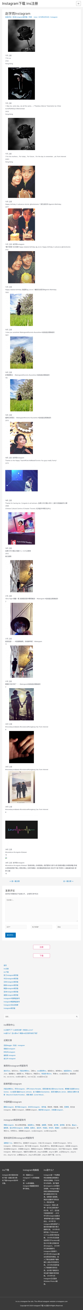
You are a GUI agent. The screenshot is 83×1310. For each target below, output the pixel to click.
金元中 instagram (10, 1058)
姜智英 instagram (10, 1055)
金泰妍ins (31, 1125)
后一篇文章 (68, 881)
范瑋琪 (66, 1107)
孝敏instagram (9, 1125)
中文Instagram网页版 (11, 978)
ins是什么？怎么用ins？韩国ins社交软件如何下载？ (21, 1033)
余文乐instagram (34, 1107)
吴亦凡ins (7, 1071)
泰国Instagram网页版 (11, 995)
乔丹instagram (20, 1089)
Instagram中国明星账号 (12, 998)
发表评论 (8, 17)
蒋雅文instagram (9, 1049)
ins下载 (6, 972)
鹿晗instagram (9, 1107)
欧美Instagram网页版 (11, 985)
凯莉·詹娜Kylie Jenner (58, 1092)
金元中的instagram (16, 1128)
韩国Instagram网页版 (11, 988)
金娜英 (44, 1125)
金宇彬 (56, 1125)
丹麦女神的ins (24, 1071)
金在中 (39, 1128)
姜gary (74, 1125)
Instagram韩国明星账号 (12, 1002)
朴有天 (51, 1128)
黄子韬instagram (21, 1107)
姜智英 (6, 1128)
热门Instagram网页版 (11, 975)
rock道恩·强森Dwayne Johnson (21, 1092)
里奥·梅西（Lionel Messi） (35, 1095)
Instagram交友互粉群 (11, 1005)
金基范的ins (68, 1071)
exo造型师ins (41, 1071)
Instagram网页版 (9, 1008)
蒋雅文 (57, 1128)
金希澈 (26, 1128)
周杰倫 (44, 1107)
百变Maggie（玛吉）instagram (14, 1045)
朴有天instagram (9, 1052)
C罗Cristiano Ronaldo (33, 1089)
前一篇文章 (15, 881)
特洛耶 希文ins (46, 1074)
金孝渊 (62, 1125)
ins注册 (6, 969)
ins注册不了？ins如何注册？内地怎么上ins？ (19, 1030)
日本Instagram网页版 (11, 982)
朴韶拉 (45, 1128)
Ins (17, 1301)
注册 (41, 947)
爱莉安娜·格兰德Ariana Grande (52, 1089)
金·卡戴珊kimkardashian (41, 1092)
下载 (41, 956)
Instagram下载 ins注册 (20, 3)
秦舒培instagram (44, 1110)
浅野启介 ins (8, 1143)
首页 (5, 965)
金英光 (32, 1128)
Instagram (53, 17)
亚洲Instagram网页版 (20, 17)
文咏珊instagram (57, 1110)
